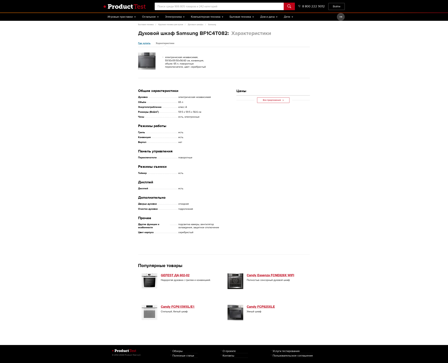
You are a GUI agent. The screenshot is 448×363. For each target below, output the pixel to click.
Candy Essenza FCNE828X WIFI (270, 275)
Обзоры (177, 351)
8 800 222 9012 (313, 6)
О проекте (229, 351)
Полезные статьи (183, 355)
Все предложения (272, 100)
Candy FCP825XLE (261, 306)
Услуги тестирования (286, 351)
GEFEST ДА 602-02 (175, 275)
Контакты (228, 355)
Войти (336, 6)
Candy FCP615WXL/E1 (178, 306)
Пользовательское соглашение (293, 355)
